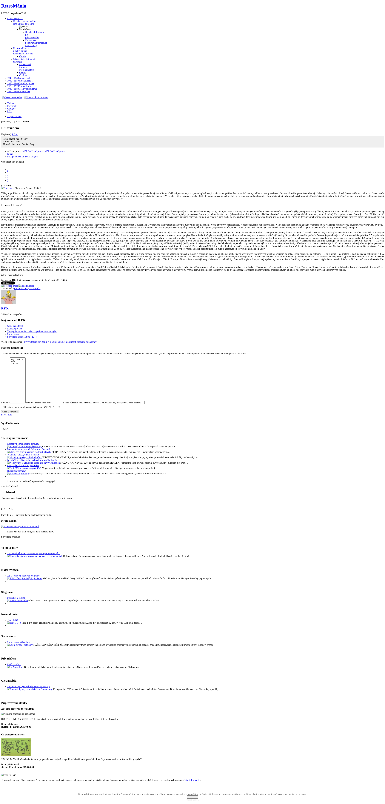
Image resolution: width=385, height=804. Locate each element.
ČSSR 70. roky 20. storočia (27, 288)
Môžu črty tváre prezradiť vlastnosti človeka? (28, 449)
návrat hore (6, 414)
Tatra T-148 (12, 620)
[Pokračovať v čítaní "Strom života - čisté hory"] (20, 645)
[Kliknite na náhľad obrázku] (8, 188)
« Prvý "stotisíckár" (31, 342)
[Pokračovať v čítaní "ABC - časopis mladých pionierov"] (24, 578)
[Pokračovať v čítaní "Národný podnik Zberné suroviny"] (24, 446)
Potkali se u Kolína (16, 597)
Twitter (10, 103)
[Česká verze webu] (12, 97)
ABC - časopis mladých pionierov (23, 575)
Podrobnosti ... (192, 800)
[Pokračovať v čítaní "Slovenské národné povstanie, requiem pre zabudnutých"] (35, 556)
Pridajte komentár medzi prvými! (22, 156)
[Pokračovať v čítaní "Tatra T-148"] (14, 622)
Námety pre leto (14, 328)
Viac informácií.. (192, 780)
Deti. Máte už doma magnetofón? (23, 465)
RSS (9, 111)
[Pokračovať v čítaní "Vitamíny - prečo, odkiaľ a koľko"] (24, 457)
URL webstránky (108, 402)
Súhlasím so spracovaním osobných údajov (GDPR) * (28, 407)
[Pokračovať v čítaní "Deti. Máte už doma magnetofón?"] (24, 468)
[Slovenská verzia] (36, 97)
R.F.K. (15, 134)
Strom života (13, 334)
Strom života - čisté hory (18, 642)
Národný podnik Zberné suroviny (23, 444)
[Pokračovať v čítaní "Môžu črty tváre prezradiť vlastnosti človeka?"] (30, 452)
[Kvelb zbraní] (20, 526)
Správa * (5, 402)
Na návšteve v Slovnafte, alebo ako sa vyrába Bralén (32, 460)
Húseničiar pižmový (16, 471)
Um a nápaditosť (15, 326)
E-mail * (67, 402)
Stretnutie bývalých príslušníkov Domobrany (28, 686)
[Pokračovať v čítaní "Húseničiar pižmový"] (18, 473)
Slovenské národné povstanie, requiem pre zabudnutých (33, 553)
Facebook (12, 106)
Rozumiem (192, 797)
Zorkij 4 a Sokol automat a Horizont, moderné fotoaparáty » (70, 342)
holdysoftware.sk (199, 789)
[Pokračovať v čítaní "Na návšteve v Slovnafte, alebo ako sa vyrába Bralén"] (33, 462)
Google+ (11, 108)
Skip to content (14, 116)
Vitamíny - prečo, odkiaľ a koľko (23, 454)
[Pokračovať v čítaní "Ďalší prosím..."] (15, 667)
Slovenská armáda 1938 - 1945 (22, 336)
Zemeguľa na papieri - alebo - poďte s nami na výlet (32, 331)
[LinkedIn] (26, 285)
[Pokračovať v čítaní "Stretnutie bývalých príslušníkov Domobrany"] (30, 689)
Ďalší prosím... (14, 664)
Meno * (30, 402)
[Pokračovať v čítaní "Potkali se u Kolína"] (17, 600)
